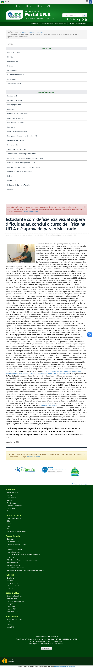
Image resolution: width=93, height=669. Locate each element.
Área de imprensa (81, 24)
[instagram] (70, 19)
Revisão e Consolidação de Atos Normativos (23, 167)
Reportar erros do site (14, 619)
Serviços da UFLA (60, 24)
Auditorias (11, 109)
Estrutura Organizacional (15, 601)
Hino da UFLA (11, 609)
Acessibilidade (65, 6)
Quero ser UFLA (12, 583)
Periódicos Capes (12, 563)
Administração (12, 599)
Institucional (12, 96)
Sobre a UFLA (35, 24)
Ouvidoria (10, 557)
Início (24, 32)
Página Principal (13, 52)
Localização (11, 606)
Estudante (10, 578)
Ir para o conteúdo (11, 6)
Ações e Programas (14, 100)
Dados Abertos (12, 145)
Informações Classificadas (17, 131)
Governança (11, 79)
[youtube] (86, 19)
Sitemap (85, 6)
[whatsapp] (74, 19)
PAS (8, 526)
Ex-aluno (10, 588)
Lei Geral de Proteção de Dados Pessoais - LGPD (25, 158)
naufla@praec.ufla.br (49, 405)
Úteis (8, 622)
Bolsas (9, 176)
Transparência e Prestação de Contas (21, 154)
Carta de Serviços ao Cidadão (16, 544)
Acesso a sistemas (14, 84)
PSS (8, 529)
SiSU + (9, 524)
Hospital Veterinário (13, 552)
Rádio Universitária (13, 565)
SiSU (8, 521)
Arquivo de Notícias (35, 32)
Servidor (10, 581)
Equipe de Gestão (47, 24)
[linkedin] (77, 19)
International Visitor (13, 586)
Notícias (10, 57)
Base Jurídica (11, 604)
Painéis (10, 189)
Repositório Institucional (15, 568)
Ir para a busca (34, 6)
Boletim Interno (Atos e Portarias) (19, 171)
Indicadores (11, 180)
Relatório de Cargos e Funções (18, 185)
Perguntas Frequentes (15, 140)
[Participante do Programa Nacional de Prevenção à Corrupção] (75, 472)
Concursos (10, 547)
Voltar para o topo (80, 484)
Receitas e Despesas (15, 118)
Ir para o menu (23, 6)
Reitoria (10, 66)
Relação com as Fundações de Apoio (21, 163)
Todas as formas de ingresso (16, 532)
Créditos (10, 624)
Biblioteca (10, 539)
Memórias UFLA (12, 612)
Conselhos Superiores (14, 596)
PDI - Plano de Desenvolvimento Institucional (22, 560)
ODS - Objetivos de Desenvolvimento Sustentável (23, 555)
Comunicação (12, 61)
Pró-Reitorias (12, 70)
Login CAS (10, 627)
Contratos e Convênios (14, 549)
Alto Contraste (76, 6)
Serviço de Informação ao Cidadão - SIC (22, 136)
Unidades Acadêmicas (15, 75)
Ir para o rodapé (45, 6)
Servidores (11, 127)
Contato (71, 24)
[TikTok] (80, 19)
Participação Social (14, 105)
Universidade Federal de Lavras (64, 667)
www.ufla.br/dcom (31, 212)
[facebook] (67, 19)
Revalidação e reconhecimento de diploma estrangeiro (25, 570)
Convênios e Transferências (17, 114)
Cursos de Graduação (14, 518)
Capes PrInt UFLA (13, 542)
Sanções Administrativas (16, 149)
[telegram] (83, 19)
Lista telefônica (46, 648)
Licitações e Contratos (15, 122)
